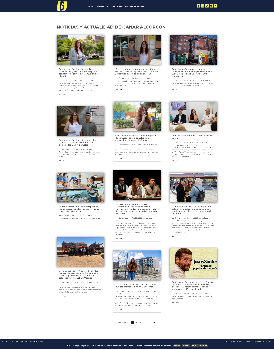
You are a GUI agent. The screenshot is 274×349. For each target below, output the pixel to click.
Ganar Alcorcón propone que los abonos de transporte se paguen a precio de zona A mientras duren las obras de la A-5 (136, 71)
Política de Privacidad (239, 341)
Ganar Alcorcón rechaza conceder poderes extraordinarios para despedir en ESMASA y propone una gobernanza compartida (192, 72)
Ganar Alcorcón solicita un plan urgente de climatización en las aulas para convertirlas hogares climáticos (135, 138)
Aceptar (177, 346)
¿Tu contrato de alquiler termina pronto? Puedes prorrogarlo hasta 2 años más (136, 285)
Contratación (224, 341)
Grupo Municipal (69, 80)
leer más (62, 94)
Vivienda (118, 220)
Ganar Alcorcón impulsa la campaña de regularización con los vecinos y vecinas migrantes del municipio (79, 209)
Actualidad (92, 80)
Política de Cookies (265, 341)
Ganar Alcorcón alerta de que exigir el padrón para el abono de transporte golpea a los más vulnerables (78, 142)
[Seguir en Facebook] (198, 6)
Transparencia (137, 6)
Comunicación (68, 149)
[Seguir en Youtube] (215, 6)
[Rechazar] (271, 346)
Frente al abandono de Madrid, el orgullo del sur (192, 137)
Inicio (90, 6)
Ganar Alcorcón (12, 341)
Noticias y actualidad (117, 6)
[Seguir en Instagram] (211, 6)
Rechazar (186, 346)
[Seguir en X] (202, 6)
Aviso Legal (252, 341)
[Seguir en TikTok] (207, 6)
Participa (100, 6)
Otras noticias (205, 80)
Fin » (154, 322)
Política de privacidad (199, 346)
